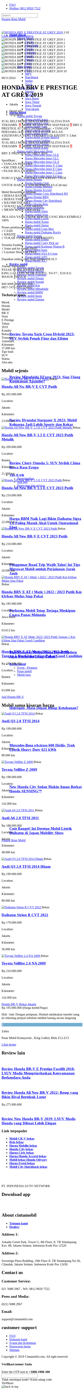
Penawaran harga (20, 1346)
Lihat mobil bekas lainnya (17, 36)
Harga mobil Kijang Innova (42, 137)
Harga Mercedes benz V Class (44, 165)
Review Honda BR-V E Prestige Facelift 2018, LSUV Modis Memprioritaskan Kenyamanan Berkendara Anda (38, 1073)
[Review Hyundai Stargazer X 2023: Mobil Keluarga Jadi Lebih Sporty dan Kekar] (26, 412)
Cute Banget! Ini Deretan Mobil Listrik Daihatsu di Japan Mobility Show (40, 830)
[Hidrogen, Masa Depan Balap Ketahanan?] (25, 700)
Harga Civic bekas (21, 1152)
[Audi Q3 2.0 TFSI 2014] (18, 713)
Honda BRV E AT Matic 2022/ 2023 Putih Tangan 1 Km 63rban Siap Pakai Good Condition (42, 654)
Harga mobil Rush (36, 133)
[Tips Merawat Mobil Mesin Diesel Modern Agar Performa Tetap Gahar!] (25, 644)
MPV (28, 73)
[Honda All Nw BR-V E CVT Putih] (25, 379)
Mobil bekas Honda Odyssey (28, 1159)
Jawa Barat (32, 98)
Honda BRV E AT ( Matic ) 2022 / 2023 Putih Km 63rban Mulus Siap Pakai (42, 594)
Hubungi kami (18, 1339)
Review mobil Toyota (30, 267)
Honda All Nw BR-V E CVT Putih (29, 387)
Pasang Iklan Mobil (14, 19)
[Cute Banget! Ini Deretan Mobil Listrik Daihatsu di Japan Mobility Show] (25, 821)
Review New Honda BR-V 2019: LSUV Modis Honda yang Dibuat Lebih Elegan (38, 1121)
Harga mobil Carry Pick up (41, 243)
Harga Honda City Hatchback (43, 200)
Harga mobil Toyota (29, 116)
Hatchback (31, 77)
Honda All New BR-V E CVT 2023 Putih (34, 536)
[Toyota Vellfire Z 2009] (18, 762)
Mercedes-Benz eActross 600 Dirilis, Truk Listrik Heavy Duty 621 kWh (42, 747)
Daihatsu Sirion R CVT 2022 (25, 915)
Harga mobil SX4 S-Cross (41, 253)
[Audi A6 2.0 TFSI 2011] (18, 810)
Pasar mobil (24, 671)
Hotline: (24, 8)
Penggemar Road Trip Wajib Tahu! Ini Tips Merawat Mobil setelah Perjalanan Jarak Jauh (44, 569)
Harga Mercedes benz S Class (43, 176)
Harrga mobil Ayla (36, 214)
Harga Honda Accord (38, 190)
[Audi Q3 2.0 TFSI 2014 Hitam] (23, 859)
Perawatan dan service (31, 485)
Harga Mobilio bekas (23, 1145)
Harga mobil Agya (36, 119)
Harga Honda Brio (36, 204)
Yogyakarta (32, 109)
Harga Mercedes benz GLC (42, 158)
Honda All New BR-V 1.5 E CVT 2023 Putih (37, 488)
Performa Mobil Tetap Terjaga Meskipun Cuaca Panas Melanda (42, 612)
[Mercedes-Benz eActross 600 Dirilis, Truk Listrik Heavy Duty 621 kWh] (25, 737)
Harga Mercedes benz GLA (42, 162)
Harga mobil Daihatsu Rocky (43, 232)
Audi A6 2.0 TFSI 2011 (20, 818)
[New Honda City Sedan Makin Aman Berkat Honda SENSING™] (25, 779)
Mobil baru (24, 674)
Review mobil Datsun (30, 299)
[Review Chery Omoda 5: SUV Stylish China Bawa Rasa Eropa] (26, 455)
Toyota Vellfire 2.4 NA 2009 (24, 963)
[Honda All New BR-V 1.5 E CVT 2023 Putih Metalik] (37, 427)
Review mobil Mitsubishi (32, 288)
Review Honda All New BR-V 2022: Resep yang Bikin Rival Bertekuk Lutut (40, 1094)
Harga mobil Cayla (36, 123)
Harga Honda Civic (37, 183)
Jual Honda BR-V (13, 697)
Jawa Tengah (33, 105)
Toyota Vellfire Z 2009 (19, 769)
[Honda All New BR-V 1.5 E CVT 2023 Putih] (32, 480)
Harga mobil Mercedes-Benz (35, 151)
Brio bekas (16, 1142)
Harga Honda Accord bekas (27, 1156)
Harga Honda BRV (37, 197)
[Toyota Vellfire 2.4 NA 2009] (21, 955)
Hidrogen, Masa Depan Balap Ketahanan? (43, 708)
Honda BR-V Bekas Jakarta (19, 1004)
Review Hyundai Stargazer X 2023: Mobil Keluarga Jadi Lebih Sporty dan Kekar (43, 422)
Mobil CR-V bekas (21, 1138)
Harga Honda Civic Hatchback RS (46, 193)
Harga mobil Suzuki (29, 236)
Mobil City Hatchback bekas (28, 1166)
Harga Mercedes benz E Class (43, 169)
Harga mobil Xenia (37, 222)
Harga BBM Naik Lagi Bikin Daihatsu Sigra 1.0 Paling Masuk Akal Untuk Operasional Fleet (45, 523)
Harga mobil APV (36, 257)
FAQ (12, 4)
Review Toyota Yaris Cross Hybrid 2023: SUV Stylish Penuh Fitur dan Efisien (42, 336)
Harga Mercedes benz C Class (43, 172)
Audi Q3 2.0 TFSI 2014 (20, 721)
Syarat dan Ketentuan (22, 1343)
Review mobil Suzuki (30, 281)
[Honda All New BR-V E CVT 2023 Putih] (30, 528)
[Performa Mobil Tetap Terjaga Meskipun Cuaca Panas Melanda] (25, 603)
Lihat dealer (9, 1044)
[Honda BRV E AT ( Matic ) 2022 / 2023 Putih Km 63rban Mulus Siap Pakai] (42, 580)
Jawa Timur (32, 102)
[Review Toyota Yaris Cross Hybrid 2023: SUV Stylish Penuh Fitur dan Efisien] (26, 326)
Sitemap (14, 1350)
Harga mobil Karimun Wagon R (45, 246)
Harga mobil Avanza (37, 130)
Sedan (29, 80)
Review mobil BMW (30, 292)
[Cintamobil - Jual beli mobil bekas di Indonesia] (17, 28)
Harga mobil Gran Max (39, 229)
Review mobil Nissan (30, 278)
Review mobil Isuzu (29, 296)
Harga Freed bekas (22, 1163)
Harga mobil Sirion (37, 225)
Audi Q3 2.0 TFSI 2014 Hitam (26, 866)
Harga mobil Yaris (36, 126)
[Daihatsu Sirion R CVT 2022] (22, 907)
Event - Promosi (27, 667)
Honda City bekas (21, 1149)
